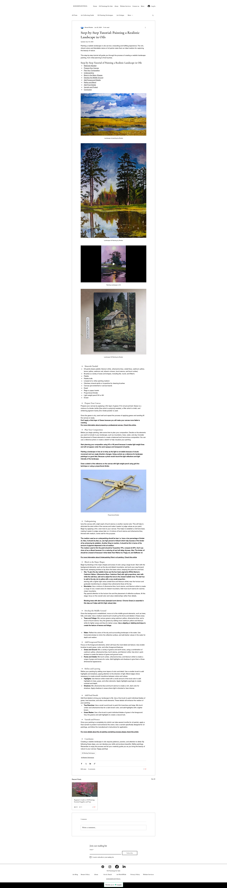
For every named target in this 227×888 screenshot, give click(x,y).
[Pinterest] (103, 866)
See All (153, 779)
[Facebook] (117, 866)
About (96, 874)
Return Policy (85, 874)
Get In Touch (107, 874)
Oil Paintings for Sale (113, 871)
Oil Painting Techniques (105, 15)
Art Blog (75, 874)
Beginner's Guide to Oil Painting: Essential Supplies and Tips (84, 801)
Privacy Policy (135, 874)
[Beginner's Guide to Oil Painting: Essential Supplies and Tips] (85, 789)
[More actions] (145, 27)
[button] (153, 15)
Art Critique (120, 15)
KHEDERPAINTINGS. (80, 6)
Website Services (148, 874)
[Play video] (113, 263)
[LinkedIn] (124, 866)
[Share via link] (94, 763)
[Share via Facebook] (81, 763)
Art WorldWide (121, 874)
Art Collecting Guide (87, 15)
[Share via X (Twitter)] (86, 763)
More (129, 15)
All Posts (74, 15)
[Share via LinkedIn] (90, 763)
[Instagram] (110, 866)
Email (92, 849)
